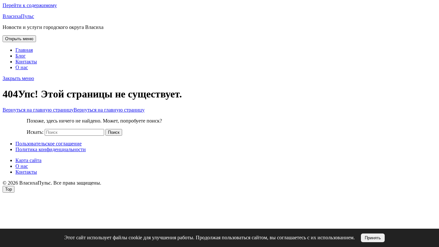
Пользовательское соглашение (48, 143)
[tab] (19, 38)
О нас (21, 67)
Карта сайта (28, 160)
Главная (24, 50)
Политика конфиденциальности (50, 149)
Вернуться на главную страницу (74, 110)
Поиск (114, 132)
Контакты (26, 61)
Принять (373, 237)
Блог (20, 56)
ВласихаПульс (18, 16)
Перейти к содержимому (30, 5)
